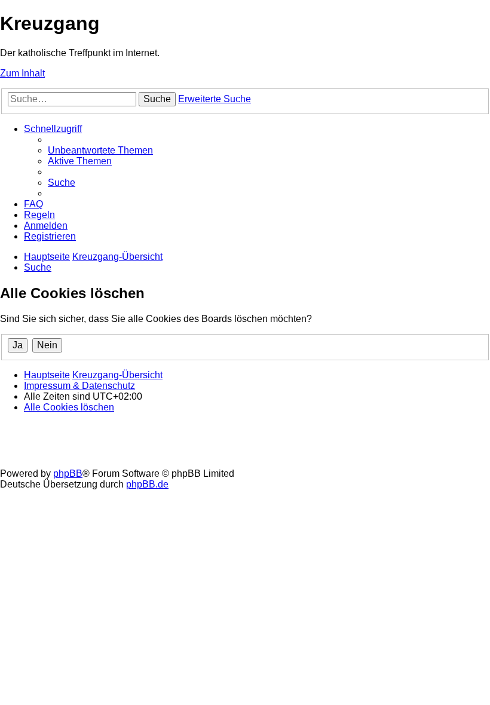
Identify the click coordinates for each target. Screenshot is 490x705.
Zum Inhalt (22, 73)
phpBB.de (147, 484)
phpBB (67, 473)
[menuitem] (100, 150)
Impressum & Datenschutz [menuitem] (79, 386)
